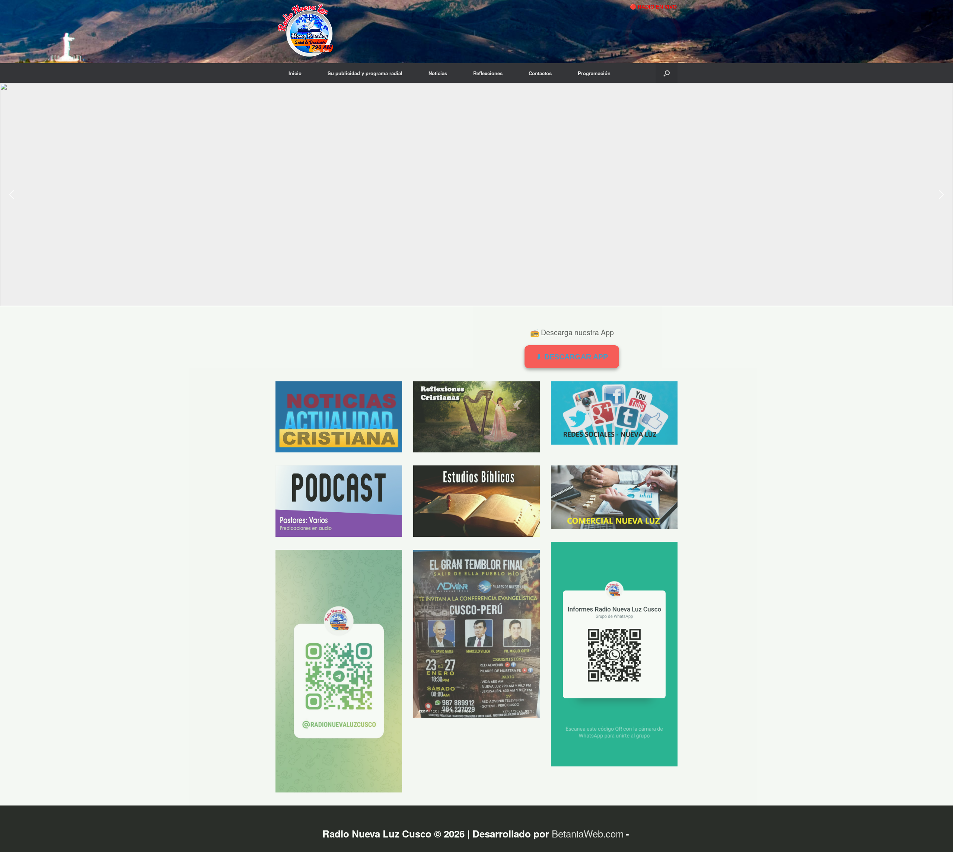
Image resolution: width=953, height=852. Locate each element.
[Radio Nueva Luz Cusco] (308, 31)
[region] (476, 194)
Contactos (540, 73)
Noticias (437, 73)
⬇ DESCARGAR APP (572, 357)
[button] (667, 73)
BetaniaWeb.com (588, 833)
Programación (594, 73)
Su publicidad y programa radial (365, 73)
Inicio (295, 73)
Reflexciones (488, 73)
